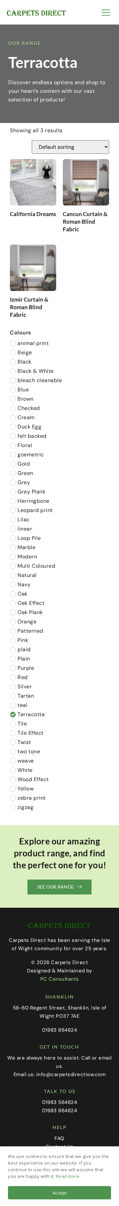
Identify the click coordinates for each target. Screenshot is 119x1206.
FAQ (59, 1138)
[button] (106, 13)
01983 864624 (59, 1110)
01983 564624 (59, 1102)
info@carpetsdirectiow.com (71, 1074)
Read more (68, 1176)
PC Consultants (59, 979)
